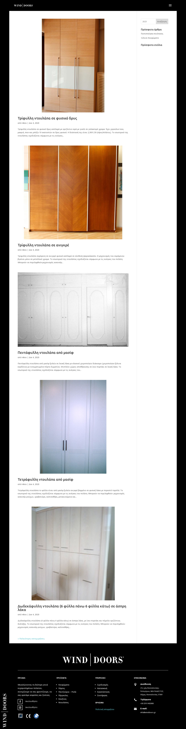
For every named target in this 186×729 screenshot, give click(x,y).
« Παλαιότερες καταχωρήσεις (31, 638)
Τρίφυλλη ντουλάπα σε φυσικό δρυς (47, 118)
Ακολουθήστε (31, 701)
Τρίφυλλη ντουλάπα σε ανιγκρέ (43, 245)
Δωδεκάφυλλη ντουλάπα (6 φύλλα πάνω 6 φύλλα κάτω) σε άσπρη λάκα (72, 608)
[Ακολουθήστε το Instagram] (20, 707)
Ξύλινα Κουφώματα (150, 38)
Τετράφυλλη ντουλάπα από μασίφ (45, 479)
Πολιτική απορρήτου (104, 709)
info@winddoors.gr (148, 712)
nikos (24, 123)
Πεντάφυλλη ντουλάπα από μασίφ (46, 353)
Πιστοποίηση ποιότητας (152, 33)
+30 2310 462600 (147, 703)
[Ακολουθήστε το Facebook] (20, 701)
